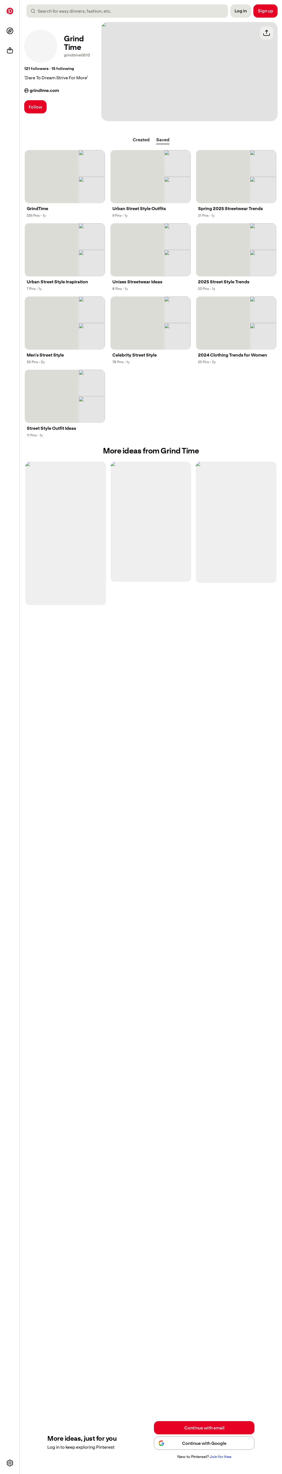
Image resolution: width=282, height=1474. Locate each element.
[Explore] (10, 30)
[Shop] (10, 50)
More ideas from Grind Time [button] (151, 451)
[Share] (266, 33)
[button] (36, 69)
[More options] (10, 1463)
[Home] (10, 11)
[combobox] (129, 11)
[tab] (141, 139)
